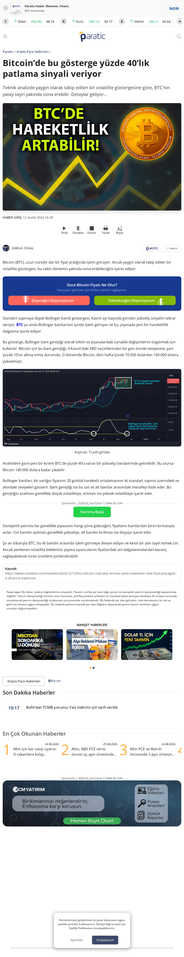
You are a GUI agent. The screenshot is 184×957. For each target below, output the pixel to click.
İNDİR (174, 8)
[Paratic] (92, 37)
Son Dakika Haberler (29, 692)
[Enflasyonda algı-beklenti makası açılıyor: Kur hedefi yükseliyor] (92, 644)
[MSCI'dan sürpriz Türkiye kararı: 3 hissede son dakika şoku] (37, 644)
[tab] (90, 668)
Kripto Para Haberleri (33, 51)
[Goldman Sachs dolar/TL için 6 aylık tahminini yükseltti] (146, 644)
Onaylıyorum (105, 940)
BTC (19, 324)
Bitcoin (54, 681)
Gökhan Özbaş (22, 248)
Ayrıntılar (76, 940)
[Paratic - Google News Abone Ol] (162, 250)
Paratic (8, 51)
